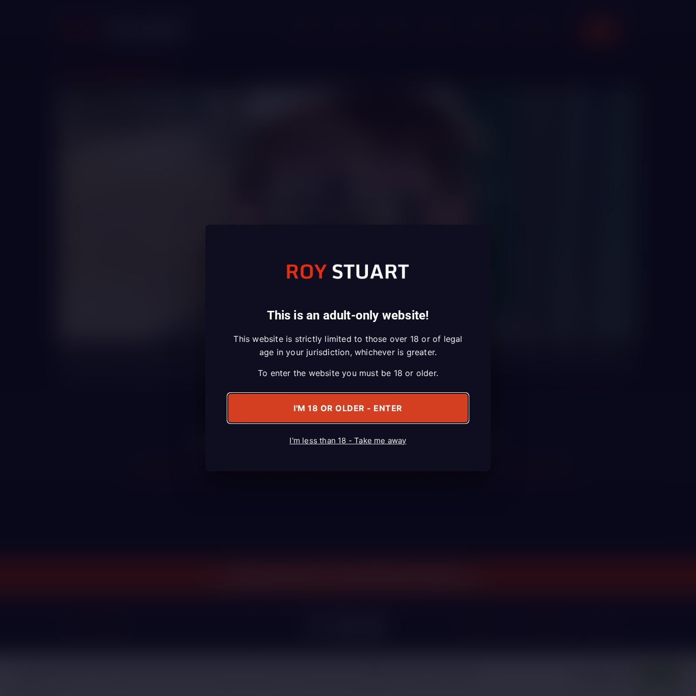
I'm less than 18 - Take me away (347, 440)
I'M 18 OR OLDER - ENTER (348, 408)
